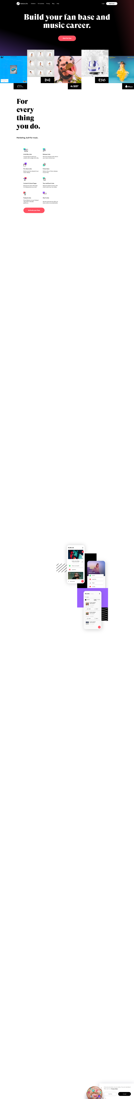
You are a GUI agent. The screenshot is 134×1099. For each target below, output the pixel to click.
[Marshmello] (67, 63)
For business (41, 3)
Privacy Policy (114, 1088)
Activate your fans (34, 210)
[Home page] (22, 3)
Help (58, 3)
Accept (124, 1094)
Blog (53, 3)
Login (103, 3)
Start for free (67, 38)
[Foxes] (13, 63)
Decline (110, 1094)
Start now (111, 3)
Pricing (48, 3)
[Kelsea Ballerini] (95, 69)
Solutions (33, 3)
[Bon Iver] (40, 69)
